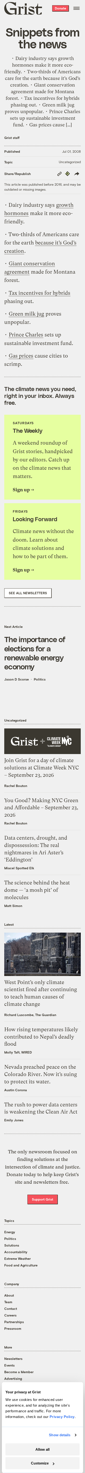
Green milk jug (26, 314)
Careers (10, 1315)
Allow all (42, 1449)
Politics (40, 679)
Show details (59, 1435)
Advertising (13, 1378)
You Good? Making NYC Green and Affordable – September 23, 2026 (41, 807)
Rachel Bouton (15, 786)
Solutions (11, 1245)
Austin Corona (15, 1090)
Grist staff (12, 138)
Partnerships (14, 1322)
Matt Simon (13, 906)
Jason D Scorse (16, 679)
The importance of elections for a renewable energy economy (34, 653)
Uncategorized (70, 162)
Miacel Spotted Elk (19, 868)
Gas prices (21, 356)
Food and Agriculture (21, 1265)
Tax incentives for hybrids (39, 293)
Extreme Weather (17, 1259)
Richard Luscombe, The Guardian (30, 1015)
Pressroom (12, 1328)
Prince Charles (26, 335)
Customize (40, 1463)
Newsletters (13, 1359)
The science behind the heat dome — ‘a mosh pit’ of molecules (37, 890)
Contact (10, 1309)
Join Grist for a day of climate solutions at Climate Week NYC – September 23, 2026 (41, 767)
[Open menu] (76, 8)
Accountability (15, 1252)
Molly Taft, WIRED (18, 1052)
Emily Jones (13, 1120)
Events (9, 1365)
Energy (9, 1232)
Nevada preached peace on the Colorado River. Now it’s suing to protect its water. (40, 1074)
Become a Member (19, 1372)
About (9, 1295)
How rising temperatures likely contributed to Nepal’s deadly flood (41, 1036)
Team (8, 1302)
